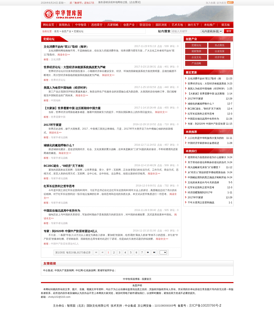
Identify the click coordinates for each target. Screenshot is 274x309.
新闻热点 (64, 24)
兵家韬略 (113, 24)
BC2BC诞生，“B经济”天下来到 (63, 165)
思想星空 (96, 24)
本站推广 (209, 24)
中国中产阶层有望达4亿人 (65, 243)
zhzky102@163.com (59, 297)
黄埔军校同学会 (105, 270)
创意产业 (129, 24)
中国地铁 (56, 100)
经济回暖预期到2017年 (200, 192)
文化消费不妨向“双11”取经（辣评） (66, 46)
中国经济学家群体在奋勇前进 (203, 143)
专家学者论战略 (59, 137)
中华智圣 (80, 24)
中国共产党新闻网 (64, 270)
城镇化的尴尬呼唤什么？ (59, 145)
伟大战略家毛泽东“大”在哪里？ (204, 167)
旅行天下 (193, 24)
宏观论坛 (78, 31)
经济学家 (219, 57)
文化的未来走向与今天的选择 (203, 182)
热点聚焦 (219, 45)
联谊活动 (145, 24)
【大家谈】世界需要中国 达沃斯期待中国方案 (72, 108)
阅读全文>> (64, 54)
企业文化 (196, 57)
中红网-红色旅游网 (86, 270)
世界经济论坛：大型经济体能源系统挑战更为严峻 (75, 67)
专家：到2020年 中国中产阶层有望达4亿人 (70, 231)
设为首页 (221, 2)
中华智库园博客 (131, 279)
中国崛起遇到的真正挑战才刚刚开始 (207, 177)
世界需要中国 (58, 117)
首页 (56, 31)
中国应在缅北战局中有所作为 (62, 210)
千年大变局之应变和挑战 (201, 202)
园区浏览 (161, 24)
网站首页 (48, 24)
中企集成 (48, 270)
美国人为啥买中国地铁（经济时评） (66, 87)
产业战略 (196, 63)
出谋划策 (219, 51)
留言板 (225, 24)
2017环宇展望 (52, 124)
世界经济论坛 (58, 80)
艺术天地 (177, 24)
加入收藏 (210, 2)
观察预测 (196, 51)
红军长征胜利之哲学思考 (59, 186)
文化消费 (56, 59)
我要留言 (146, 279)
